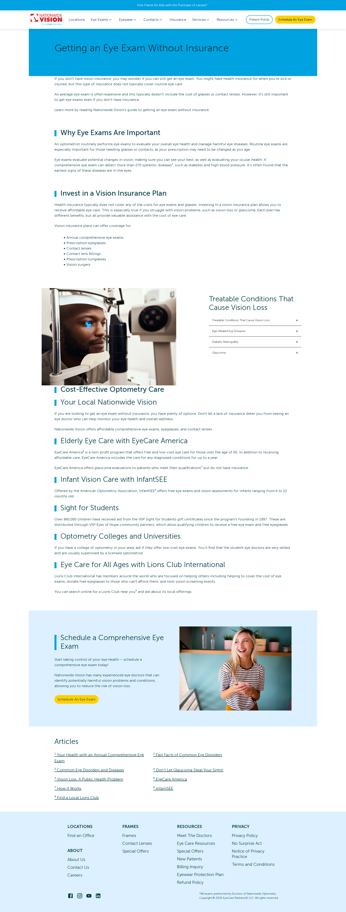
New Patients (189, 858)
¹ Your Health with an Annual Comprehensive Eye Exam (99, 757)
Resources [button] (225, 19)
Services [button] (199, 19)
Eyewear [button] (126, 19)
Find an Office (80, 835)
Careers (74, 875)
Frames (129, 835)
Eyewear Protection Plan (200, 874)
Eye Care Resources (196, 843)
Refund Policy (190, 882)
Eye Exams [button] (99, 19)
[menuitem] (102, 20)
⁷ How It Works (67, 788)
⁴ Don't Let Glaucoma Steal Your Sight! (188, 770)
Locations (77, 19)
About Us (76, 859)
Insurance (178, 19)
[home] (46, 20)
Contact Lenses (137, 843)
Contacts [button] (151, 19)
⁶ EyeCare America (170, 779)
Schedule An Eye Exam (295, 19)
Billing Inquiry (190, 866)
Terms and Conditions (253, 864)
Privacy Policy (245, 835)
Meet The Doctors (194, 835)
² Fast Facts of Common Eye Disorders (187, 754)
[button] (255, 320)
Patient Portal (259, 19)
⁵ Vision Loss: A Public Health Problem (88, 779)
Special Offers (135, 851)
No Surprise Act (247, 843)
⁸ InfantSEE (163, 788)
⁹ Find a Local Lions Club (76, 797)
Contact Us (78, 867)
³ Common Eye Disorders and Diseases (89, 770)
